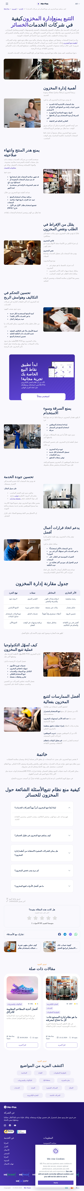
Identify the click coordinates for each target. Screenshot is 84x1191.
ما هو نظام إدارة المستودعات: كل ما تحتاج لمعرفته (61, 1018)
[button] (77, 3)
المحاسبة (24, 1073)
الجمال (71, 1088)
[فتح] (7, 4)
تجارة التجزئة (65, 1080)
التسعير (6, 1153)
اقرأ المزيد (22, 1045)
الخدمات (49, 1008)
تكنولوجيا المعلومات (53, 1012)
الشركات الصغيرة (52, 1088)
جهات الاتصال (9, 1164)
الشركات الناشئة (55, 1095)
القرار (6, 1146)
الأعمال (6, 1150)
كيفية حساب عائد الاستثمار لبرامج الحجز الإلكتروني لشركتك (66, 947)
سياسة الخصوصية (49, 1143)
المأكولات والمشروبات (14, 1004)
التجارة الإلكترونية (52, 1004)
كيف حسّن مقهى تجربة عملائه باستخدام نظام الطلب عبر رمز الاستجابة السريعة (28, 947)
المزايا (6, 1143)
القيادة (40, 1073)
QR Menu (46, 1080)
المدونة (6, 1160)
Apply (56, 1183)
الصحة (33, 1088)
